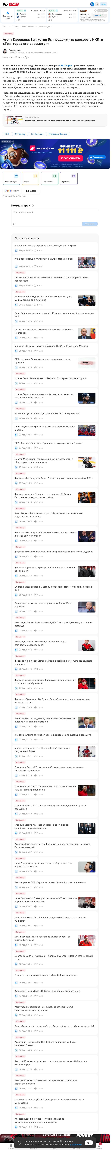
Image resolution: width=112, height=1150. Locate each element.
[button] (107, 1137)
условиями (76, 1144)
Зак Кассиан (37, 134)
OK (88, 1142)
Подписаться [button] (98, 157)
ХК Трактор (20, 134)
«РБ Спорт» (65, 65)
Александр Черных (58, 134)
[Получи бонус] (92, 4)
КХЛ (7, 134)
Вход (103, 4)
